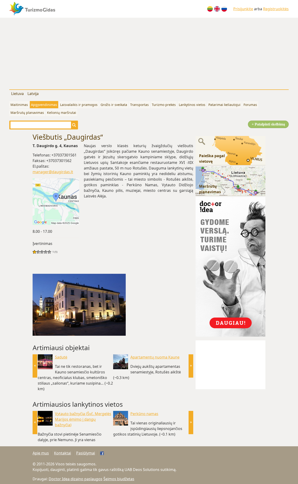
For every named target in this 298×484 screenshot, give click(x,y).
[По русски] (224, 9)
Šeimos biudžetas (118, 478)
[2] (36, 252)
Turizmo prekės (164, 104)
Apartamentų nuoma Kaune (154, 357)
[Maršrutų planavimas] (230, 180)
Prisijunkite (243, 8)
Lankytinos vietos (192, 104)
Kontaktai (62, 453)
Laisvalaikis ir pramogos (79, 104)
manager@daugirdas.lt (53, 171)
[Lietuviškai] (210, 9)
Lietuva (17, 93)
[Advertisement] (149, 52)
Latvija (33, 93)
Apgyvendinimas (44, 104)
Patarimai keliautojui (224, 104)
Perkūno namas (144, 413)
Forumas (250, 104)
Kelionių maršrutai (61, 112)
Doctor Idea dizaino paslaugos (75, 478)
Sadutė (61, 357)
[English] (217, 9)
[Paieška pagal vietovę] (230, 150)
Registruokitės (276, 8)
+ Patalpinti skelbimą (268, 124)
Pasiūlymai (85, 453)
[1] (34, 252)
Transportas (139, 104)
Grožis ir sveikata (114, 104)
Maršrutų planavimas (27, 112)
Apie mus (41, 453)
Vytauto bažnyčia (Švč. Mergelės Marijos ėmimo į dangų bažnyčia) (83, 419)
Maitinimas (19, 104)
